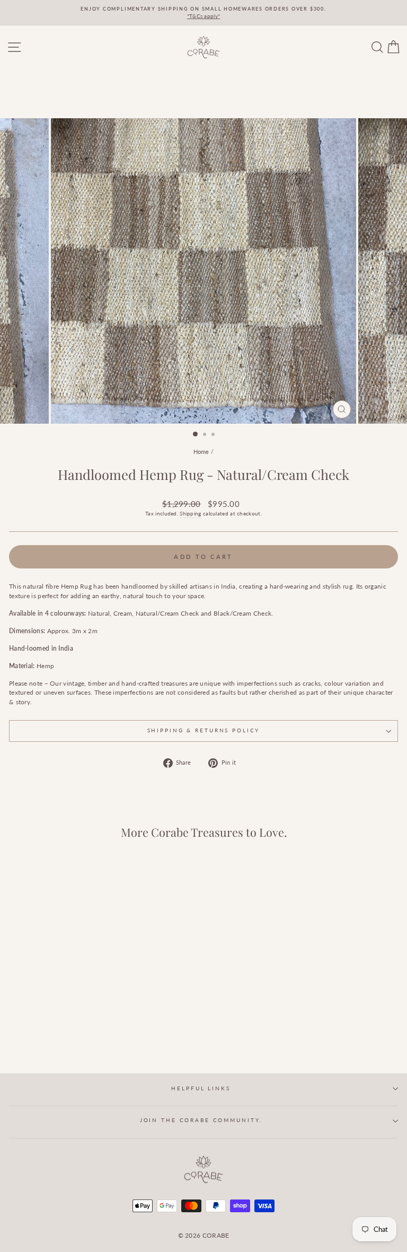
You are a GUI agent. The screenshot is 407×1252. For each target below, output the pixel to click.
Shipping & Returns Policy (203, 730)
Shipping (190, 513)
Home (201, 451)
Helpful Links (200, 1088)
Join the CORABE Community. (201, 1120)
